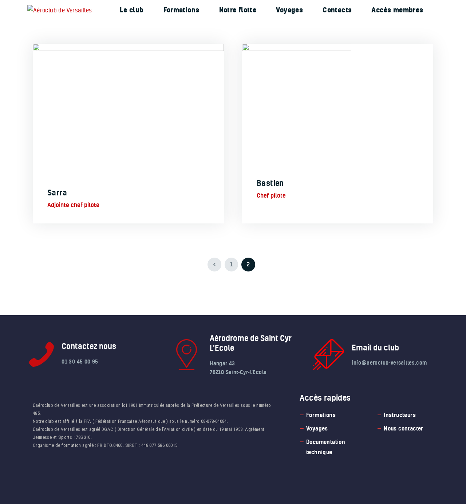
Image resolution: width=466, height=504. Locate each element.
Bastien (270, 183)
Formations (321, 414)
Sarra (57, 192)
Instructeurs (400, 414)
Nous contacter (403, 428)
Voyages (317, 428)
